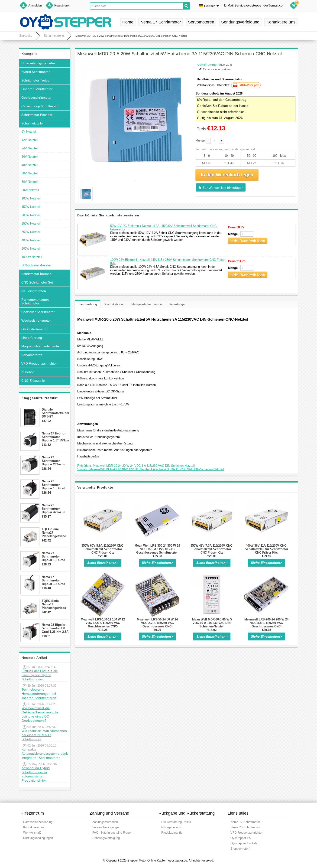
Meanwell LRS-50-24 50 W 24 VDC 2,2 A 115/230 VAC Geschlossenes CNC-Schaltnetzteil (157, 625)
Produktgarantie (171, 832)
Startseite (25, 35)
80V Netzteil (30, 181)
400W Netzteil (31, 240)
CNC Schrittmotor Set (37, 282)
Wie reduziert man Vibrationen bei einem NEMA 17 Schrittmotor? (44, 735)
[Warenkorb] (293, 6)
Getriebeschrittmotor (36, 97)
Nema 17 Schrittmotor (160, 22)
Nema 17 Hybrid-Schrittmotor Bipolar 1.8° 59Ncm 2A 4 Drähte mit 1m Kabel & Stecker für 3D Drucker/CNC (55, 437)
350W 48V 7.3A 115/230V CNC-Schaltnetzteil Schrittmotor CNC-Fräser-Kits (212, 549)
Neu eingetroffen (33, 291)
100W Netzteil (31, 198)
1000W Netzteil (32, 257)
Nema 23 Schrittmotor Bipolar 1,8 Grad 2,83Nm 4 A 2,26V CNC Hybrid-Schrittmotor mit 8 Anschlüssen (55, 556)
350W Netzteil (31, 232)
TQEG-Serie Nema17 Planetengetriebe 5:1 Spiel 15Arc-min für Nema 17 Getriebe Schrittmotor (54, 532)
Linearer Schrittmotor (36, 89)
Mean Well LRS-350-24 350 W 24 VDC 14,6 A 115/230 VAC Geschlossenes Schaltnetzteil (157, 549)
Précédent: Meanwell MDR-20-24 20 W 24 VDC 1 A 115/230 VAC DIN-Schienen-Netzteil (136, 465)
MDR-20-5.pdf (249, 85)
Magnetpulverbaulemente (40, 346)
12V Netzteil (30, 140)
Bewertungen (177, 304)
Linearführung (31, 337)
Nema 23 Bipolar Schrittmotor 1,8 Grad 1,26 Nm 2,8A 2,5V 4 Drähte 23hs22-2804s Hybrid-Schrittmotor (55, 628)
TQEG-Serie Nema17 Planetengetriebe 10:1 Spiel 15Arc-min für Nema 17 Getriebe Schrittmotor (54, 604)
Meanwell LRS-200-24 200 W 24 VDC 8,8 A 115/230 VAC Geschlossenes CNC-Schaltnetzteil (266, 625)
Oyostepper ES (240, 838)
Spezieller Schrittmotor (38, 312)
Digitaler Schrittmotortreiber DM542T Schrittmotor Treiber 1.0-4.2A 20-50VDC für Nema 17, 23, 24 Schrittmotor (55, 413)
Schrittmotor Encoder (36, 115)
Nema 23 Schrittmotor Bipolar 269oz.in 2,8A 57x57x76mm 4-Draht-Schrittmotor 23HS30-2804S (55, 461)
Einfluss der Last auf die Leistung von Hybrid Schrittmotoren (40, 675)
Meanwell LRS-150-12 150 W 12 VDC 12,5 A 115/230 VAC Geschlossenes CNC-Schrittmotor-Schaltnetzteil (103, 625)
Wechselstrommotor (36, 320)
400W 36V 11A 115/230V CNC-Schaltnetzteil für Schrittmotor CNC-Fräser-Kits (266, 549)
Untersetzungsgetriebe (38, 63)
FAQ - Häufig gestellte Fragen (112, 832)
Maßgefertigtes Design (146, 304)
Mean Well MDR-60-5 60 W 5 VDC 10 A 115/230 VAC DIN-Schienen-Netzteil (212, 623)
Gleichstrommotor (34, 329)
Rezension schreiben (217, 69)
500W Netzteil (31, 248)
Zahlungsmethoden (105, 822)
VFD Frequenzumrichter (39, 363)
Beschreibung (87, 304)
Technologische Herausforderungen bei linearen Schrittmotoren (39, 694)
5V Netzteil (29, 131)
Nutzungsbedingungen (38, 838)
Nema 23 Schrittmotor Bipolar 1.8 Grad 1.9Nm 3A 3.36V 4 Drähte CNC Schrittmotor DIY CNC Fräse (54, 485)
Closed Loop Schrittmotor (40, 106)
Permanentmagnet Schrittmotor (35, 301)
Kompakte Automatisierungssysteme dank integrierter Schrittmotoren (45, 753)
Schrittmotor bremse (36, 274)
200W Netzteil (31, 215)
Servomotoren (201, 22)
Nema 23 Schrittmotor (245, 827)
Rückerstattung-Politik (176, 822)
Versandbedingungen (106, 827)
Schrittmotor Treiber (36, 80)
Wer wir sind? (32, 832)
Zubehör (27, 372)
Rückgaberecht (171, 827)
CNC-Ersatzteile (33, 380)
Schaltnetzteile (54, 35)
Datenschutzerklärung (37, 822)
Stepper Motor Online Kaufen (146, 860)
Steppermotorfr (240, 848)
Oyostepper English (243, 843)
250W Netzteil (31, 223)
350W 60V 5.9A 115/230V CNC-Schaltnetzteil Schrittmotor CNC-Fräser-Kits (102, 549)
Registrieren (62, 5)
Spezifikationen (114, 304)
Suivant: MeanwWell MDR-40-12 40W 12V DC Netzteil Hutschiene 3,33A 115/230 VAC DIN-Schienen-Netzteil (150, 469)
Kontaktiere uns (280, 22)
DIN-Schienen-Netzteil (36, 265)
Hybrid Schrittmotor (35, 72)
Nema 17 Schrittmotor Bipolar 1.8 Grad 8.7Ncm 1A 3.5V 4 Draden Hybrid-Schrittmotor (54, 580)
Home (127, 22)
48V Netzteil (30, 165)
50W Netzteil (30, 190)
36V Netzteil (30, 156)
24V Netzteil (30, 148)
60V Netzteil (30, 173)
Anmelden (35, 5)
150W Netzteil (31, 207)
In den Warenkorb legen (247, 240)
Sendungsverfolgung (240, 22)
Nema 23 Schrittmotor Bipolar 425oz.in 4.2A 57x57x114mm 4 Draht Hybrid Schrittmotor (55, 508)
